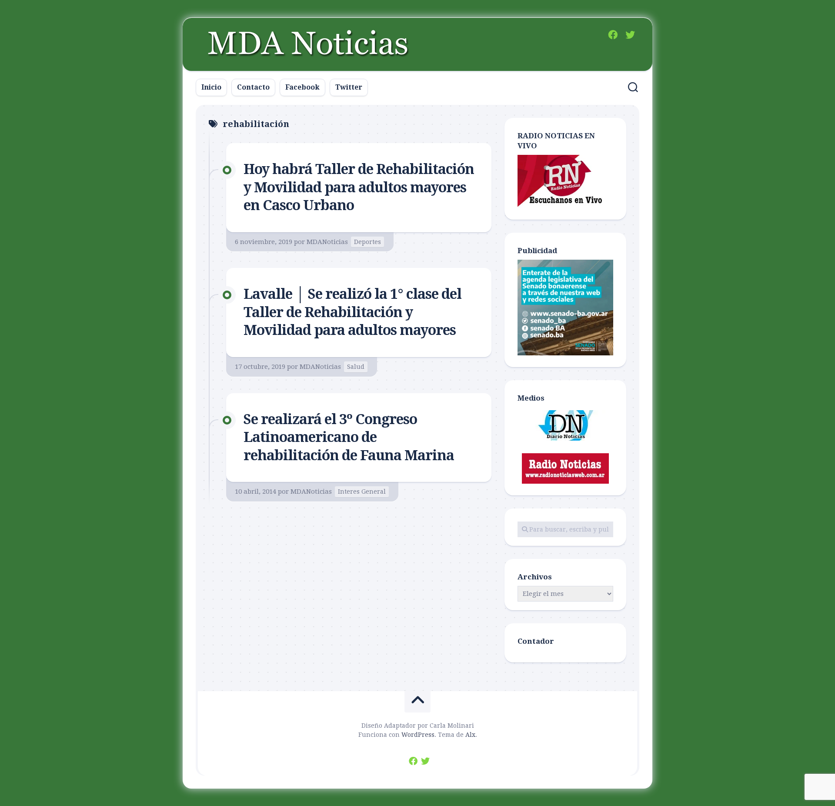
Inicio (211, 87)
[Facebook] (613, 35)
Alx (470, 734)
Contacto (253, 87)
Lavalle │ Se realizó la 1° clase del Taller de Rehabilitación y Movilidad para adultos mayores (352, 312)
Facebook (302, 87)
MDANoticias (327, 242)
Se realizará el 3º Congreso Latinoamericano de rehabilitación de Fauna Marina (349, 437)
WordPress (417, 734)
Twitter (348, 87)
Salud (355, 366)
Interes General (362, 491)
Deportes (367, 241)
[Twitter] (630, 35)
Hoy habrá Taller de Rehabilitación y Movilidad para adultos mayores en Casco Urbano (359, 187)
